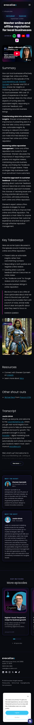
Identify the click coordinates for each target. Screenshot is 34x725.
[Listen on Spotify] (14, 36)
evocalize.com (15, 446)
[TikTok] (19, 672)
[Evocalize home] (10, 5)
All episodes (8, 11)
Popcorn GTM (25, 397)
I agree (17, 713)
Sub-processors (7, 685)
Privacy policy (6, 683)
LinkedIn (10, 375)
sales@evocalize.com (9, 668)
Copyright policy (25, 683)
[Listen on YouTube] (23, 36)
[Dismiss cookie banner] (28, 696)
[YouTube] (16, 672)
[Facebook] (6, 672)
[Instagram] (9, 672)
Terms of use (15, 683)
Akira (4, 87)
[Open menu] (29, 5)
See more (16, 463)
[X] (13, 672)
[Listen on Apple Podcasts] (18, 36)
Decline (17, 717)
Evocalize (5, 435)
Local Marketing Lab (10, 81)
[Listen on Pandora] (17, 40)
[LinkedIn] (3, 672)
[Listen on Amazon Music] (28, 36)
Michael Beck (10, 397)
